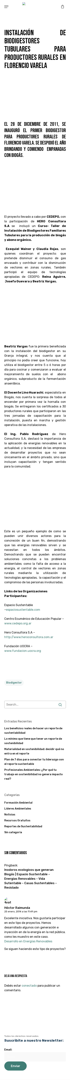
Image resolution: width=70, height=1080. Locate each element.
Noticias (9, 814)
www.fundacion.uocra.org (22, 651)
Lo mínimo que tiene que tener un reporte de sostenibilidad (33, 741)
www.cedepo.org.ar (17, 623)
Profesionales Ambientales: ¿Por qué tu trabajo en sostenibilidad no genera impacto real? (33, 774)
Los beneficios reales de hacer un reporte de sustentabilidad (33, 730)
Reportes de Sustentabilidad (23, 826)
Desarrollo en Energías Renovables (28, 941)
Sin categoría (13, 832)
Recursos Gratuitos (17, 820)
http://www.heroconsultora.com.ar (28, 637)
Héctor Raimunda (17, 908)
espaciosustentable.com (23, 609)
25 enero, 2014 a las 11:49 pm (20, 911)
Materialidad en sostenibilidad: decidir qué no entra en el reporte (34, 751)
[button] (6, 7)
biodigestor (14, 682)
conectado (29, 985)
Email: (8, 1049)
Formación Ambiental (18, 802)
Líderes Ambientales (17, 808)
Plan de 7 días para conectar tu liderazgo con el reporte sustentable (34, 762)
